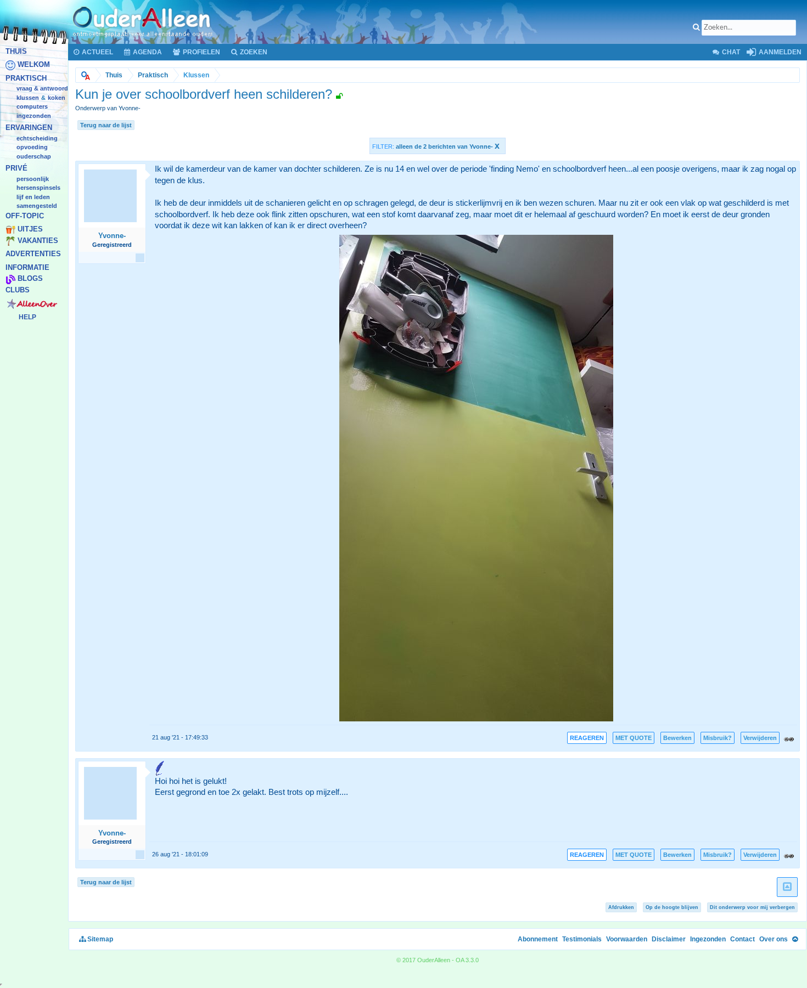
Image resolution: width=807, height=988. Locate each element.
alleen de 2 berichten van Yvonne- (448, 146)
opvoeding (32, 147)
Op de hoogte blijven (672, 907)
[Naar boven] (795, 939)
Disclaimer (669, 939)
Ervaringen (28, 128)
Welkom (34, 65)
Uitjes (30, 229)
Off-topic (24, 216)
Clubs (17, 290)
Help (27, 317)
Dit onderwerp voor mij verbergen (752, 907)
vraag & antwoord (42, 89)
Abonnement (538, 939)
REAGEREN (587, 738)
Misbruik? (717, 738)
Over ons (773, 939)
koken (56, 97)
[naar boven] (787, 887)
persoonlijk (32, 179)
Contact (742, 939)
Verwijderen (760, 738)
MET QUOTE (633, 738)
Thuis (16, 51)
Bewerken (677, 738)
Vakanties (38, 240)
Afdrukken (621, 907)
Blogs (30, 279)
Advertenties (33, 254)
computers (32, 107)
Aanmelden (779, 52)
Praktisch (26, 78)
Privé (16, 169)
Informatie (27, 267)
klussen (27, 97)
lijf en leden (33, 197)
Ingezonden (33, 115)
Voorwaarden (626, 939)
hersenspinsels (38, 188)
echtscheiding (37, 138)
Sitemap (99, 939)
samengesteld (36, 206)
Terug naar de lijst (106, 125)
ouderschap (33, 156)
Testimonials (582, 939)
